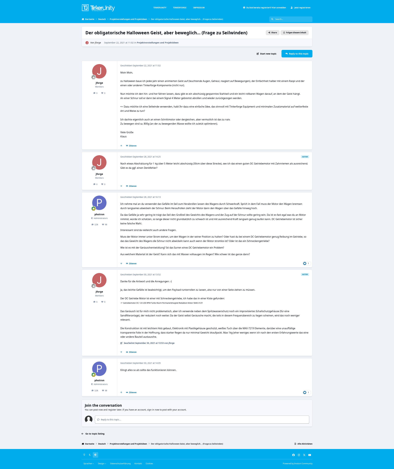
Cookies (149, 463)
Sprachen (88, 463)
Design (101, 463)
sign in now (153, 409)
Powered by (297, 463)
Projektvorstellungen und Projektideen (158, 42)
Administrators (100, 218)
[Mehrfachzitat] (121, 145)
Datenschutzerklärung (120, 463)
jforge (98, 42)
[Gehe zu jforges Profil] (87, 42)
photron (99, 214)
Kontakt (138, 463)
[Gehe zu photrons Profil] (99, 203)
